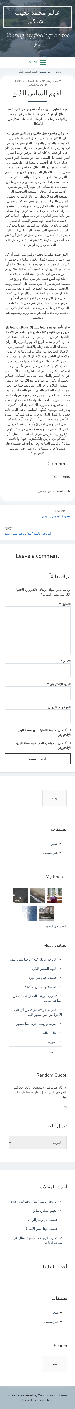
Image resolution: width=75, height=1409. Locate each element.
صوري (52, 1042)
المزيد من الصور (56, 926)
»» (65, 1106)
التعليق (65, 604)
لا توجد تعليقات (36, 85)
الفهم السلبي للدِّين (44, 968)
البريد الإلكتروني (59, 684)
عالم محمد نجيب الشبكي (37, 17)
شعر (54, 843)
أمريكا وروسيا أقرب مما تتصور (36, 1023)
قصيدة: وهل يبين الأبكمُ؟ (41, 987)
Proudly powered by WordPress (31, 1395)
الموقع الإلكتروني (59, 707)
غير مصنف (45, 491)
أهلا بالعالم (50, 1033)
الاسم (66, 661)
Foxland (47, 1400)
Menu (34, 62)
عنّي (54, 1051)
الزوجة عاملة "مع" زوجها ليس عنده (33, 959)
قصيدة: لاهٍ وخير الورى (42, 977)
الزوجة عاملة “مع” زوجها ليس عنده (34, 1201)
